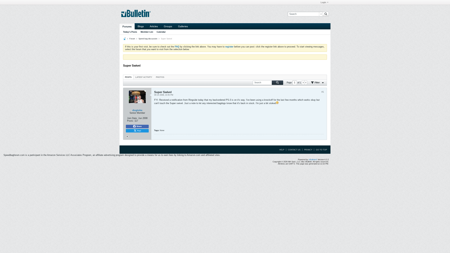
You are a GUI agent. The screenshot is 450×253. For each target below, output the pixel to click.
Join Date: (132, 118)
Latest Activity (143, 77)
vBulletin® (313, 159)
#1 (323, 92)
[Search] (326, 14)
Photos (160, 77)
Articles (154, 26)
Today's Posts (130, 32)
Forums (127, 26)
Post (139, 130)
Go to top (321, 150)
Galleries (183, 26)
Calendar (161, 32)
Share (139, 126)
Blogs (141, 26)
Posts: (130, 120)
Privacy (308, 150)
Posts (128, 77)
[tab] (128, 77)
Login (323, 2)
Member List (147, 32)
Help (281, 150)
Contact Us (294, 150)
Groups (168, 26)
